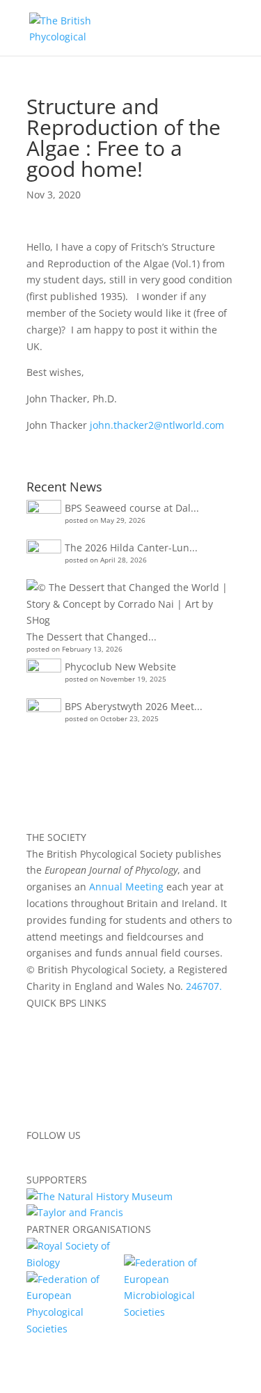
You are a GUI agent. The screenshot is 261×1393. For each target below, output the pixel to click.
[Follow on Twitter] (65, 1155)
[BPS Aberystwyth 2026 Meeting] (43, 715)
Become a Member (70, 1035)
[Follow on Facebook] (37, 1155)
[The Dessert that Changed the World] (129, 604)
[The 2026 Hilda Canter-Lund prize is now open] (43, 557)
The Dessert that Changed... (91, 636)
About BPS (50, 1018)
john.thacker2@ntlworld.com (157, 425)
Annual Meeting (126, 886)
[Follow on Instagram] (93, 1155)
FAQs (38, 1101)
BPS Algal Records (68, 1069)
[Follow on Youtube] (121, 1155)
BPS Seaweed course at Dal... (132, 507)
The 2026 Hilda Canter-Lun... (131, 547)
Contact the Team (67, 1118)
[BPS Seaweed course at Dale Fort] (43, 517)
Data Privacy (55, 1085)
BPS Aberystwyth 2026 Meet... (134, 706)
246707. (204, 986)
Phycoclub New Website (120, 666)
